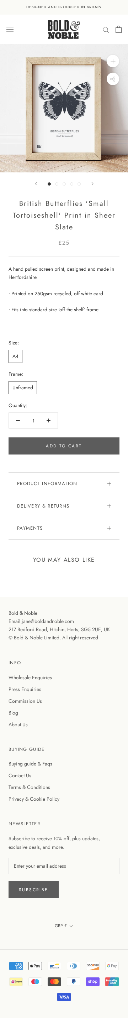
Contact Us (20, 775)
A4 (15, 356)
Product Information (47, 483)
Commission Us (25, 701)
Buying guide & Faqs (30, 763)
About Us (18, 724)
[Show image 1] (49, 184)
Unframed (22, 387)
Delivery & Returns (43, 506)
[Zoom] (113, 61)
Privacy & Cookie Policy (34, 799)
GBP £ (61, 926)
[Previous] (36, 183)
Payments (30, 528)
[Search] (106, 29)
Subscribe (33, 890)
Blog (13, 712)
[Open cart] (119, 29)
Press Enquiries (25, 689)
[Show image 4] (71, 184)
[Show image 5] (79, 184)
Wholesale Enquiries (30, 677)
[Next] (92, 183)
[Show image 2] (56, 184)
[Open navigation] (10, 29)
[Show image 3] (64, 184)
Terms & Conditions (29, 787)
